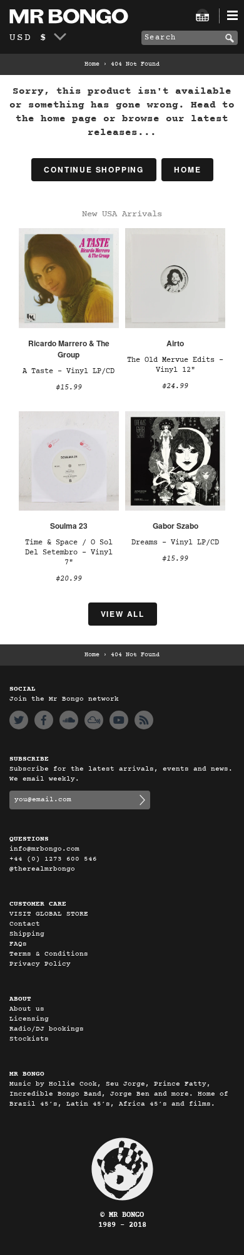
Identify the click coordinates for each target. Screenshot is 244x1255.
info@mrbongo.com (44, 849)
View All (123, 613)
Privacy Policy (40, 964)
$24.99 (175, 386)
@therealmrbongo (42, 869)
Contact (24, 924)
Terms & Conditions (48, 954)
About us (26, 1009)
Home (91, 64)
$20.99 (69, 579)
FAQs (18, 944)
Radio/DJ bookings (46, 1029)
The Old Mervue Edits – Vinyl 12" (175, 365)
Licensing (29, 1019)
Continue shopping (94, 169)
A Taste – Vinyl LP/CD (68, 371)
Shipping (26, 934)
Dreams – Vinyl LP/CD (175, 543)
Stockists (29, 1039)
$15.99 (69, 387)
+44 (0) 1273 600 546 (53, 859)
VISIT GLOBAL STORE (48, 914)
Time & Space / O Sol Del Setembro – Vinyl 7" (69, 553)
